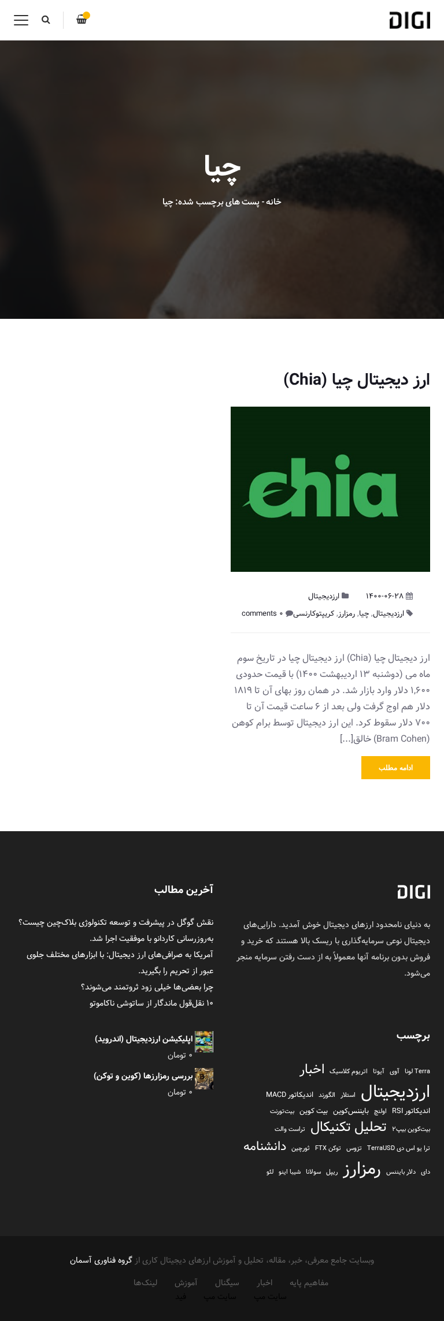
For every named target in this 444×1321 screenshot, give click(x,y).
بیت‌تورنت (282, 1111)
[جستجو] (45, 20)
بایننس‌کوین (351, 1111)
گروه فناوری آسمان (101, 1260)
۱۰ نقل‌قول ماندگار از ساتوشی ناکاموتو (151, 1003)
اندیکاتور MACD (289, 1094)
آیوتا (378, 1071)
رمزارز (346, 613)
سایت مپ (270, 1297)
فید (180, 1297)
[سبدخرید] (81, 20)
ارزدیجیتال (323, 596)
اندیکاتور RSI (411, 1111)
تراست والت (290, 1129)
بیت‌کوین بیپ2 (411, 1129)
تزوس (354, 1148)
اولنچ (380, 1111)
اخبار (311, 1070)
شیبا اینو (290, 1172)
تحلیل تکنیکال (348, 1127)
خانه (274, 202)
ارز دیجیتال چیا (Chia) (356, 379)
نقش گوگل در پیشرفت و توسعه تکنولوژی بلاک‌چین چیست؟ (115, 922)
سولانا (313, 1172)
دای (425, 1172)
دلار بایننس (401, 1172)
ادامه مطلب (396, 768)
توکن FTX (328, 1148)
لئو (270, 1172)
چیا (364, 613)
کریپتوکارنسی (313, 613)
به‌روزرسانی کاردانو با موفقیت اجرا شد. (151, 939)
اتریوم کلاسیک (349, 1071)
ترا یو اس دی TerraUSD (398, 1148)
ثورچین (300, 1148)
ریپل (332, 1172)
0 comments (262, 613)
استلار (348, 1095)
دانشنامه (264, 1146)
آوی (394, 1071)
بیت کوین (313, 1111)
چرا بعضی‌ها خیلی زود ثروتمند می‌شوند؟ (147, 987)
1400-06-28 (385, 596)
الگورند (327, 1095)
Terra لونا (417, 1071)
